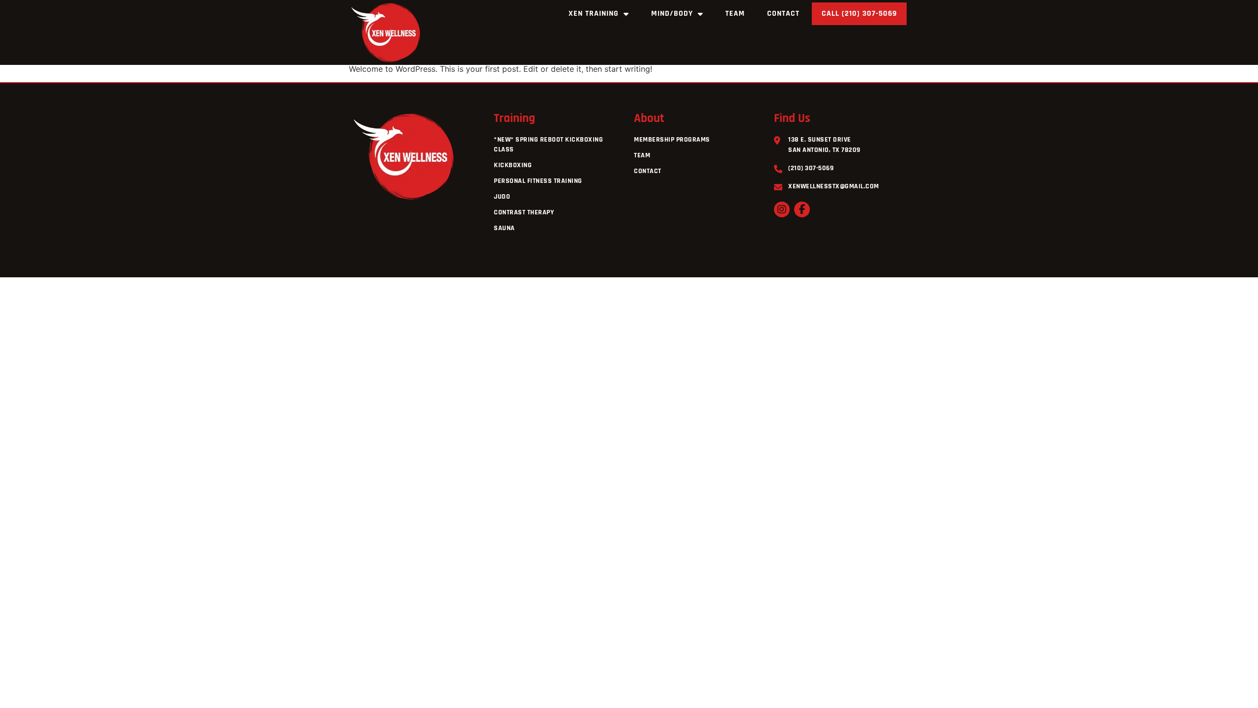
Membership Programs (672, 139)
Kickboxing (513, 165)
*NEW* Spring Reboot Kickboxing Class (548, 144)
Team (735, 13)
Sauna (504, 228)
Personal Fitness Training (538, 181)
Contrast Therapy (524, 212)
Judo (502, 196)
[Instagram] (782, 209)
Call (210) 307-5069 (859, 13)
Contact (783, 13)
